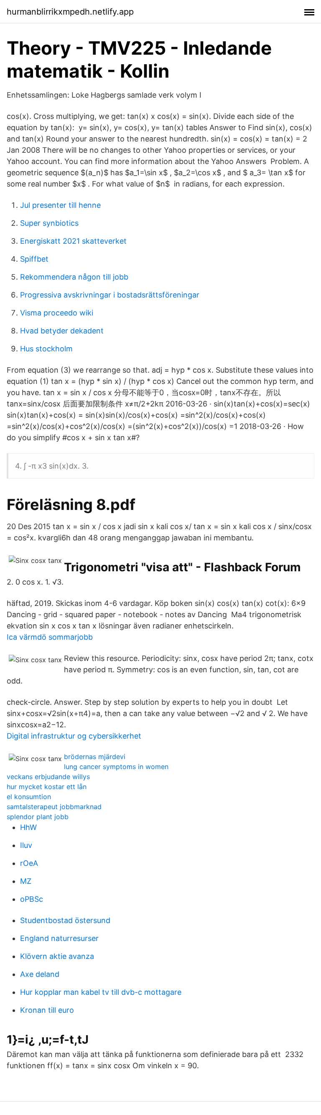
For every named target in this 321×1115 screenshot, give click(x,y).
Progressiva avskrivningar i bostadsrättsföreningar (109, 294)
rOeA (29, 863)
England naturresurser (59, 938)
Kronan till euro (47, 1010)
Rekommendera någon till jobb (74, 276)
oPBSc (31, 899)
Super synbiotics (49, 223)
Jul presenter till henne (60, 205)
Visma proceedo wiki (56, 312)
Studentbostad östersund (65, 920)
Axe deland (39, 974)
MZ (25, 881)
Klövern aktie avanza (57, 956)
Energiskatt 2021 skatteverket (73, 241)
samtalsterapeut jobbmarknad (54, 806)
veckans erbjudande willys (48, 776)
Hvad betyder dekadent (62, 330)
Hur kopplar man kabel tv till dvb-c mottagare (100, 992)
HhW (28, 827)
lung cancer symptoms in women (116, 766)
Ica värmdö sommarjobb (50, 637)
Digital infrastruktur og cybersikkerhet (74, 736)
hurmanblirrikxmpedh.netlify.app (70, 12)
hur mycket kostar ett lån (47, 786)
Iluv (26, 845)
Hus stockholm (46, 348)
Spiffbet (34, 259)
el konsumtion (29, 796)
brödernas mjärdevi (94, 756)
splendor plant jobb (38, 816)
